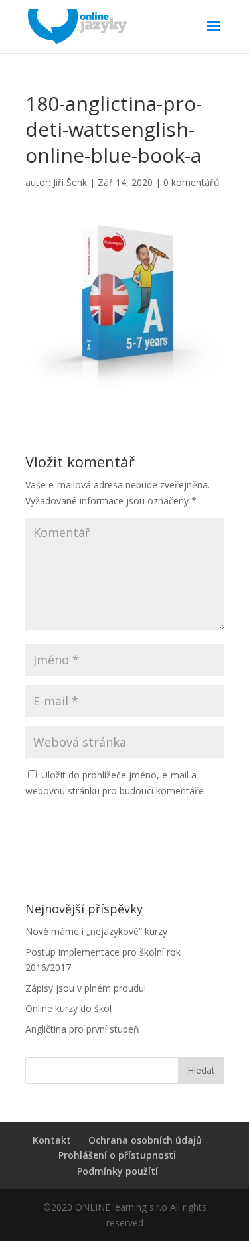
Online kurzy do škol (68, 1008)
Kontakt (52, 1140)
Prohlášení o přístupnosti (117, 1155)
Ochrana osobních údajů (145, 1140)
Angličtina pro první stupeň (82, 1029)
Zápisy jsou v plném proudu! (85, 988)
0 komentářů (191, 182)
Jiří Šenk (70, 182)
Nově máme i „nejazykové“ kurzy (96, 931)
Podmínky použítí (117, 1171)
